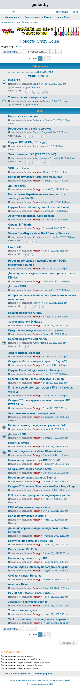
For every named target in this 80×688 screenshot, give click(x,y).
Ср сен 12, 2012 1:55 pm (55, 250)
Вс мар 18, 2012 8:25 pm (55, 334)
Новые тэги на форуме (23, 116)
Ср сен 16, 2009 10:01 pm (56, 605)
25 (43, 91)
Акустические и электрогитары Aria (31, 413)
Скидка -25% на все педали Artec (29, 468)
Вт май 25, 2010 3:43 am (55, 511)
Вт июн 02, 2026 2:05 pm (53, 84)
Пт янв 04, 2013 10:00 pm (56, 228)
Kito (34, 146)
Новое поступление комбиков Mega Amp (35, 176)
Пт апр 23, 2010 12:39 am (56, 536)
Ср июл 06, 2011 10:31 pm (56, 417)
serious (37, 101)
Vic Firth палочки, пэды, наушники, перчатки (38, 619)
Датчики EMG (17, 185)
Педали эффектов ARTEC (25, 312)
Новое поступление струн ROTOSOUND (34, 460)
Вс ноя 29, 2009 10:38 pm (56, 579)
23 (34, 91)
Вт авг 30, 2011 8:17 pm (55, 382)
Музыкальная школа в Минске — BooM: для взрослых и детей (40, 680)
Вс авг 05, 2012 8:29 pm (55, 268)
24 (39, 91)
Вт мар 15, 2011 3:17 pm (55, 446)
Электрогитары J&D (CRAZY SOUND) (32, 154)
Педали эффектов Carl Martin (27, 338)
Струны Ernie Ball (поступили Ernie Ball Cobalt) (39, 207)
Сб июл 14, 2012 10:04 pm (56, 281)
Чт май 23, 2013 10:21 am (56, 189)
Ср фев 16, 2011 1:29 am (55, 455)
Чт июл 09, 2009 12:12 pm (56, 623)
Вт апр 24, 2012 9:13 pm (55, 316)
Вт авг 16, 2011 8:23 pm (55, 408)
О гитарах (36, 87)
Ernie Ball (14, 247)
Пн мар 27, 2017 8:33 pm (51, 146)
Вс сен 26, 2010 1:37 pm (55, 481)
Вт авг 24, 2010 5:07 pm (55, 499)
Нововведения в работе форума (29, 128)
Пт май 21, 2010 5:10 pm (55, 519)
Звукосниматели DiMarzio (25, 321)
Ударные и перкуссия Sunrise (27, 601)
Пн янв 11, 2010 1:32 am (55, 562)
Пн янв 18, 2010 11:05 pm (56, 553)
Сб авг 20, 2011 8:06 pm (55, 395)
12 (43, 162)
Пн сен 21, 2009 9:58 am (55, 597)
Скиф (35, 84)
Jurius (36, 343)
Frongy (36, 180)
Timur (35, 303)
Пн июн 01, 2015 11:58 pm (58, 120)
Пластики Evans (18, 442)
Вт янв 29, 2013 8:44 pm (55, 219)
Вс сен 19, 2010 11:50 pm (56, 490)
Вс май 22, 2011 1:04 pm (55, 429)
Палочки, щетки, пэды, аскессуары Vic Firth (37, 425)
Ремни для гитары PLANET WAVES (31, 592)
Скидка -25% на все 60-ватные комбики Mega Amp (41, 486)
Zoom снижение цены (22, 610)
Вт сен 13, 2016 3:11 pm (55, 101)
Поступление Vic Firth (22, 549)
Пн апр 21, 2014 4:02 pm (55, 172)
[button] (49, 58)
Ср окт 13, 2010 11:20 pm (56, 473)
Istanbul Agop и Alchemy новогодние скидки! (38, 567)
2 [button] (44, 59)
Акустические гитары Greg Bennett (31, 215)
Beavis (36, 132)
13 (47, 162)
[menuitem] (11, 11)
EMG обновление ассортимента (29, 507)
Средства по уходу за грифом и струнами (35, 330)
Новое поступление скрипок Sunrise (32, 477)
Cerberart (37, 120)
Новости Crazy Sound (40, 41)
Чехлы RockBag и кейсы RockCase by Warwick (38, 233)
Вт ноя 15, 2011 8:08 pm (55, 356)
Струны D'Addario (20, 224)
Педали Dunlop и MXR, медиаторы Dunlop (36, 378)
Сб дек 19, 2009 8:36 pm (55, 570)
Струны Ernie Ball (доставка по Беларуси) (35, 370)
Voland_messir (40, 158)
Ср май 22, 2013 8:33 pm (55, 211)
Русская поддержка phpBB (40, 684)
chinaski (19, 46)
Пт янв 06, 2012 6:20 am (53, 343)
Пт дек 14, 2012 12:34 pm (61, 237)
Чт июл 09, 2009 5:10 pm (55, 614)
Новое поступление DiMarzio (27, 515)
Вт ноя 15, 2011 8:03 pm (55, 365)
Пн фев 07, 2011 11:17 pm (56, 464)
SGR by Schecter (19, 168)
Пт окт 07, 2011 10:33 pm (55, 374)
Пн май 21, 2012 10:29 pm (56, 290)
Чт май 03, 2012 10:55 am (54, 303)
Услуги (34, 104)
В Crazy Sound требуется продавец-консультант (40, 495)
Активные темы (30, 22)
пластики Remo (18, 584)
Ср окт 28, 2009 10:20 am (56, 588)
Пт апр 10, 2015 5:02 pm (62, 158)
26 (47, 91)
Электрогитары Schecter (24, 352)
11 (39, 162)
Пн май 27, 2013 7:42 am (55, 180)
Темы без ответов (10, 22)
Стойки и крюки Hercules (24, 575)
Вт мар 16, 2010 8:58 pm (55, 544)
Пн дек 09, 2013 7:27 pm (54, 132)
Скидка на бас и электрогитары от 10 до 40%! (38, 361)
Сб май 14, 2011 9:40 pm (55, 437)
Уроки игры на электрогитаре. (28, 97)
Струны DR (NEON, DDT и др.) (27, 142)
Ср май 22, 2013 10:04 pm (56, 202)
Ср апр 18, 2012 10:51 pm (56, 325)
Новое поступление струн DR (27, 558)
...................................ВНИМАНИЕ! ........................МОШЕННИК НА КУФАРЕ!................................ (30, 76)
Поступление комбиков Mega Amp (31, 540)
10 (34, 162)
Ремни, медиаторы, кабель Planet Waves (35, 451)
